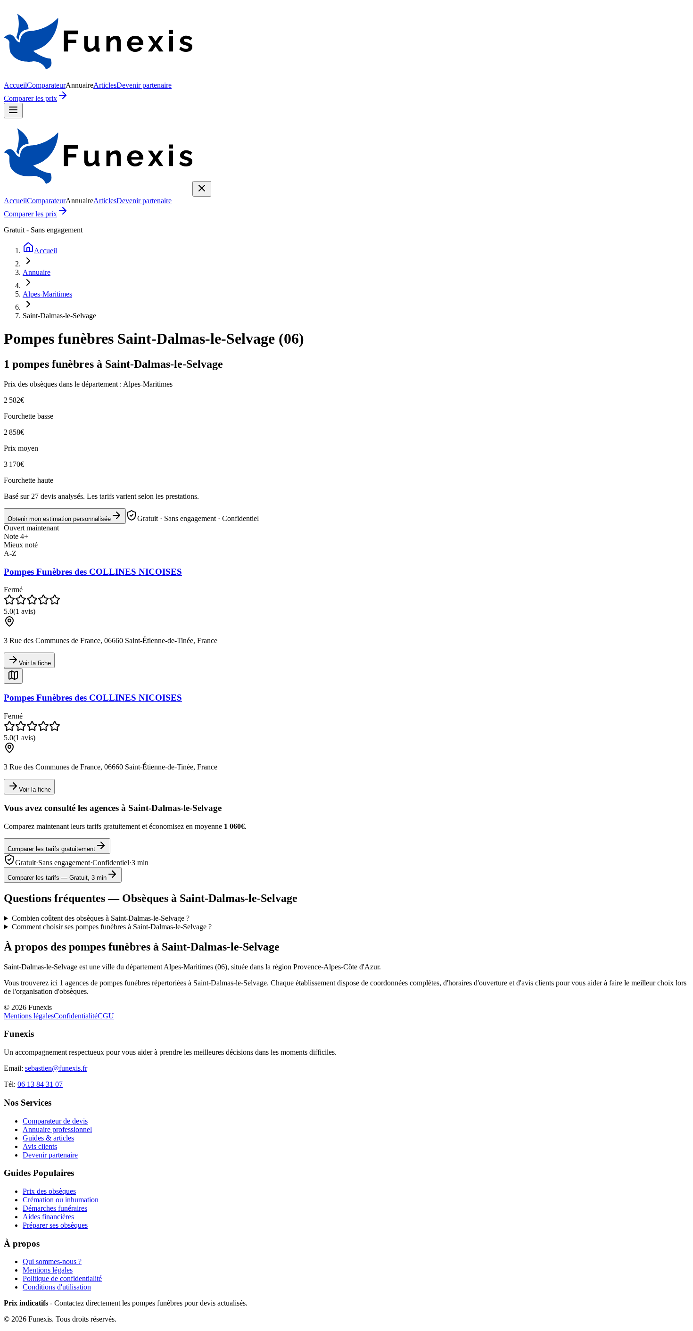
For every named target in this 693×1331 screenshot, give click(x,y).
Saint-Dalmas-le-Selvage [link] (59, 316)
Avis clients (40, 1146)
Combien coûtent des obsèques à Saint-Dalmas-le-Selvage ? (101, 918)
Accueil (15, 85)
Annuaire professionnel (57, 1129)
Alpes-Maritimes (47, 294)
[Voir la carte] (13, 676)
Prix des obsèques (49, 1191)
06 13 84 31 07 (40, 1084)
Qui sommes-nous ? (52, 1261)
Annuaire (36, 272)
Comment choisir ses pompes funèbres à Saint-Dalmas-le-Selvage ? (112, 927)
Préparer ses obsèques (55, 1225)
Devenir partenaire (144, 85)
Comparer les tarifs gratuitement (51, 848)
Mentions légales (29, 1016)
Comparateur (46, 85)
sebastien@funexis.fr (56, 1068)
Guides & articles (48, 1138)
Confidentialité (76, 1016)
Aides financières (48, 1217)
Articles (104, 85)
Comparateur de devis (55, 1121)
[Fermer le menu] (201, 189)
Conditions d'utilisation (57, 1287)
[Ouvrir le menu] (13, 110)
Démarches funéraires (55, 1208)
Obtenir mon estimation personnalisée (59, 518)
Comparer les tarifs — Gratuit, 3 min (57, 877)
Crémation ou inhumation (61, 1200)
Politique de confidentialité (62, 1278)
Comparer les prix (30, 98)
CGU (106, 1016)
